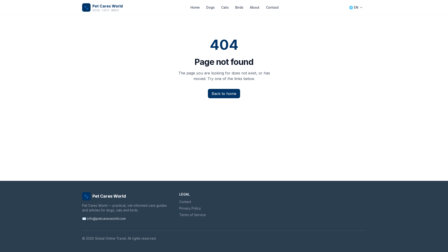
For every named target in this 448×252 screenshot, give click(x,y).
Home (195, 7)
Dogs (210, 7)
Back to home (224, 93)
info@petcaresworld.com (106, 218)
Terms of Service (192, 215)
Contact (272, 7)
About (254, 7)
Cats (225, 7)
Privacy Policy (190, 208)
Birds (239, 7)
